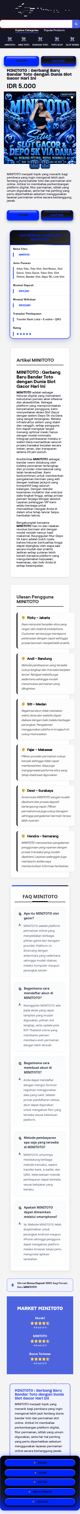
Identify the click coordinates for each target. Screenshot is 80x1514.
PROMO (42, 1461)
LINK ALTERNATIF (42, 1493)
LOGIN (22, 60)
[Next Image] (73, 128)
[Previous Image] (7, 128)
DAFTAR (58, 60)
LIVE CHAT (42, 1503)
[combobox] (36, 24)
